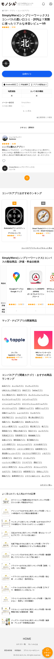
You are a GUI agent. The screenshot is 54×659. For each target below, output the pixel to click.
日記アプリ (18, 458)
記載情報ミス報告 (45, 117)
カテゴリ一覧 (21, 644)
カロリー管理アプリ (9, 467)
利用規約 (18, 650)
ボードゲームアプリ (9, 408)
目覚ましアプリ (42, 471)
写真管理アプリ (21, 435)
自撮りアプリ (7, 440)
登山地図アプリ (18, 422)
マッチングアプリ (32, 386)
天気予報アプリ (8, 417)
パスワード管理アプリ (25, 449)
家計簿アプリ (35, 426)
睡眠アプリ (6, 476)
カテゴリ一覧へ (46, 485)
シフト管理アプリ (9, 444)
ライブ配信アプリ (9, 395)
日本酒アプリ (7, 458)
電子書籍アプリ (33, 440)
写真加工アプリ (8, 435)
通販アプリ (38, 462)
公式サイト (27, 74)
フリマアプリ (27, 462)
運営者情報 (8, 650)
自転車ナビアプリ (32, 422)
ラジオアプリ (35, 413)
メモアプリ (46, 453)
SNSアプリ (26, 390)
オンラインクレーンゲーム (38, 395)
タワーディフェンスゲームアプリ (35, 404)
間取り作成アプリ (20, 431)
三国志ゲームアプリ (26, 408)
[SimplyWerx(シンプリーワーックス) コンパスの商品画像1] (25, 43)
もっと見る (27, 111)
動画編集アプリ (34, 435)
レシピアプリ (24, 426)
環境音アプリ (7, 431)
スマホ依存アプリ (40, 444)
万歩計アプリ (17, 471)
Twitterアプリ (37, 390)
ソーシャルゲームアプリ (11, 404)
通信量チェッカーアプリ (11, 453)
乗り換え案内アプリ (36, 417)
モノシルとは (33, 644)
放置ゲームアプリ (42, 408)
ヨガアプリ (6, 471)
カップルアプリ (18, 386)
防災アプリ (32, 431)
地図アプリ (6, 422)
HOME (27, 638)
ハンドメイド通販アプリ (11, 462)
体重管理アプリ (29, 471)
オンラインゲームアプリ (11, 399)
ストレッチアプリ (25, 467)
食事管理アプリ (18, 476)
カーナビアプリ (21, 417)
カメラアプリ (43, 431)
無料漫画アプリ (19, 440)
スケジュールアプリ (24, 444)
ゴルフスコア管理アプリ (31, 453)
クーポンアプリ (29, 458)
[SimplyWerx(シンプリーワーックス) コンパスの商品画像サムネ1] (6, 63)
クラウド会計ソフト (32, 476)
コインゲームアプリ (29, 399)
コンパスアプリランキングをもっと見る (36, 248)
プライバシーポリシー (31, 650)
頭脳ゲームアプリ (9, 413)
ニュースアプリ (23, 413)
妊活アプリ (6, 386)
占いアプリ (46, 476)
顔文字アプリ (22, 395)
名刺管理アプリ (41, 449)
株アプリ (45, 426)
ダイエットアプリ (40, 467)
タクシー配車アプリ (9, 426)
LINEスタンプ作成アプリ (11, 390)
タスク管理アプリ (9, 449)
